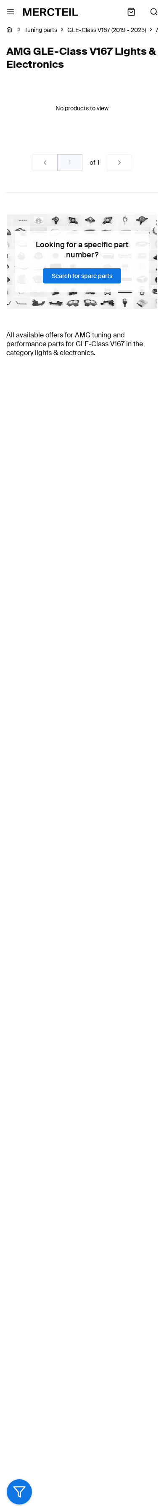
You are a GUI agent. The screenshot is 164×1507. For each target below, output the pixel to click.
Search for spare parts (82, 276)
